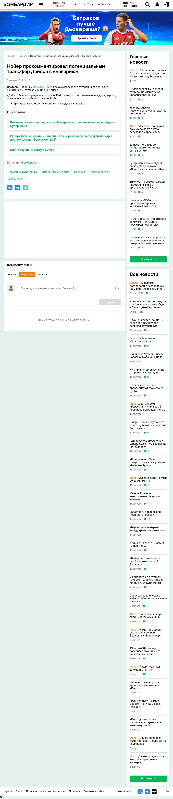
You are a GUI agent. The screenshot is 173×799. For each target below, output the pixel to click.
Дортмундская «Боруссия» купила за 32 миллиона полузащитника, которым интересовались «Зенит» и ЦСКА (147, 406)
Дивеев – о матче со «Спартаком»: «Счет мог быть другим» (145, 147)
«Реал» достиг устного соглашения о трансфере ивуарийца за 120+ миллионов (145, 722)
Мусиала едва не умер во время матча (148, 479)
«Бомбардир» (29, 162)
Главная (11, 56)
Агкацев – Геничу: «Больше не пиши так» (147, 544)
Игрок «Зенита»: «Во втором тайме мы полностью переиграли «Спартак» (148, 221)
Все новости (148, 259)
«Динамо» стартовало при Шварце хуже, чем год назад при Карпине (148, 443)
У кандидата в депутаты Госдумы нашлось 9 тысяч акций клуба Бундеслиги (147, 580)
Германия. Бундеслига (22, 172)
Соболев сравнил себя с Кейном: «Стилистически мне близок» (148, 598)
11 (148, 519)
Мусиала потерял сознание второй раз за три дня (147, 371)
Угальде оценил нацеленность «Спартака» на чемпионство (148, 110)
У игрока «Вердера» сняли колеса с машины (147, 616)
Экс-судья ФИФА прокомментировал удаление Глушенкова (143, 203)
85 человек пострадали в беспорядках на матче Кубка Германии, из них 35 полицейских (148, 285)
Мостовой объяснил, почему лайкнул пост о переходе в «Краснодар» (147, 129)
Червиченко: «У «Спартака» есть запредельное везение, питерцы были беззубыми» (147, 240)
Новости (23, 56)
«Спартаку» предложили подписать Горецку (145, 513)
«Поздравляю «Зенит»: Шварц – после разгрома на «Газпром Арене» (147, 462)
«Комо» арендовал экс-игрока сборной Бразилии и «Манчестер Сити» (146, 632)
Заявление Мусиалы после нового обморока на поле (147, 356)
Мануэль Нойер (42, 87)
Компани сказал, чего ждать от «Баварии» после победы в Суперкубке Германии (148, 304)
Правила (74, 791)
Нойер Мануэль (99, 172)
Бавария (79, 172)
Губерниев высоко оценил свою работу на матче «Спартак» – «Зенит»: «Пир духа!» (147, 166)
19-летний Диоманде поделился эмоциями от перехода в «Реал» (145, 651)
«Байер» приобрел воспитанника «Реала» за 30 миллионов (148, 740)
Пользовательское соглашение (45, 791)
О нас (19, 791)
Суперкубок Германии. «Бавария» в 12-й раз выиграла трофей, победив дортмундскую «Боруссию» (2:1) (61, 137)
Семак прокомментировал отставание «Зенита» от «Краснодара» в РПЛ (147, 92)
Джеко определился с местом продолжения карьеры (148, 759)
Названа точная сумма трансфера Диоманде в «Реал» (144, 685)
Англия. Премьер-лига (55, 172)
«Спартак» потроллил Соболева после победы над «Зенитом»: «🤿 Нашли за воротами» (148, 73)
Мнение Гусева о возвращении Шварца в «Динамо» (145, 496)
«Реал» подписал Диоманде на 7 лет (145, 668)
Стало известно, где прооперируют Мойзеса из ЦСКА (146, 388)
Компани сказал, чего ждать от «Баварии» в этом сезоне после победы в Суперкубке (62, 124)
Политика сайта (93, 791)
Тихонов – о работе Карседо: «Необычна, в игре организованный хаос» (148, 184)
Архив (8, 791)
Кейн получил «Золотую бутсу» (32, 150)
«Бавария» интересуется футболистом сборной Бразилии (145, 561)
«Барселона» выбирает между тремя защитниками (147, 529)
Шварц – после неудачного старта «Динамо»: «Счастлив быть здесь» (148, 425)
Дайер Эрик (15, 178)
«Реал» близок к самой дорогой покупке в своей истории (145, 703)
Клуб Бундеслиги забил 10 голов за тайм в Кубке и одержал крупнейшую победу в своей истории (146, 323)
